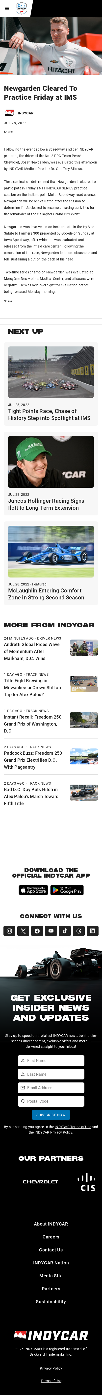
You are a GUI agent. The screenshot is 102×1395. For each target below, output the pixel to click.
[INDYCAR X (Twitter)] (23, 931)
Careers (51, 1237)
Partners (51, 1289)
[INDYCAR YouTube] (51, 931)
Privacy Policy (51, 1368)
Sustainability (51, 1302)
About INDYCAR (51, 1224)
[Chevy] (40, 1182)
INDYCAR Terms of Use (73, 1126)
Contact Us (51, 1250)
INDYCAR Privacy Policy (54, 1132)
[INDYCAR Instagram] (9, 931)
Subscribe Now (51, 1114)
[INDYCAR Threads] (79, 931)
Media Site (51, 1276)
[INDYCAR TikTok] (65, 931)
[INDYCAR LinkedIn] (93, 931)
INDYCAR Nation (51, 1263)
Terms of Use (51, 1380)
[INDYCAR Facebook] (37, 931)
